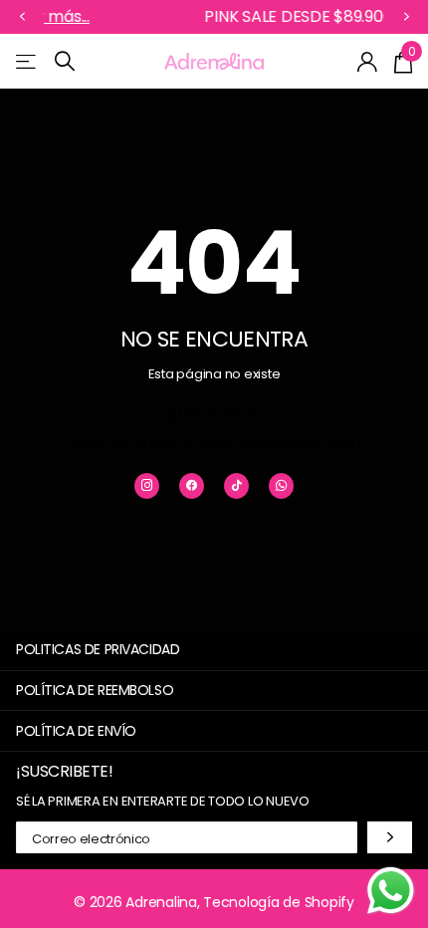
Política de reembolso (94, 690)
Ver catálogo (27, 61)
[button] (22, 17)
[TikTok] (236, 485)
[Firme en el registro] (367, 62)
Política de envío (76, 731)
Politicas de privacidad (97, 649)
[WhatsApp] (281, 485)
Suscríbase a (389, 836)
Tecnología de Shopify (278, 902)
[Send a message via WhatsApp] (390, 890)
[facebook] (191, 485)
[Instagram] (146, 485)
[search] (65, 61)
